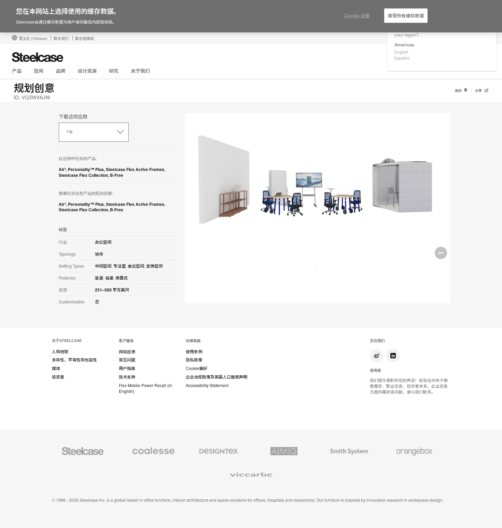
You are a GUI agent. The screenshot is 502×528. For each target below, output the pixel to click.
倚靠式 (121, 278)
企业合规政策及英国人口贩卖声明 (216, 377)
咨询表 (375, 370)
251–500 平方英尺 (112, 290)
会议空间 (136, 266)
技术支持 (127, 377)
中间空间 (103, 266)
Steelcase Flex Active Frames (135, 169)
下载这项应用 (73, 116)
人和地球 (60, 351)
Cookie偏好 (196, 368)
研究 (113, 70)
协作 (99, 254)
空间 (38, 70)
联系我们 (61, 38)
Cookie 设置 (356, 15)
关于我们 (140, 70)
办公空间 (103, 242)
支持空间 (154, 266)
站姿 (109, 278)
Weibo (377, 355)
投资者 (58, 377)
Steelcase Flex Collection (83, 175)
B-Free (116, 175)
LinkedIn (393, 355)
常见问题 (127, 359)
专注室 (119, 266)
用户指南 (127, 368)
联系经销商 (84, 38)
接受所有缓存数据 (406, 15)
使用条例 (194, 351)
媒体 (56, 368)
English (401, 52)
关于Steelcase (67, 341)
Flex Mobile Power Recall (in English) (145, 388)
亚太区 (33, 38)
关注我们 (377, 341)
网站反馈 (127, 351)
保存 (459, 90)
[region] (251, 16)
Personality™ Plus (86, 169)
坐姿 (99, 278)
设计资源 (87, 70)
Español (402, 58)
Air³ (62, 169)
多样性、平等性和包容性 (74, 359)
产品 (17, 70)
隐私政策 (194, 359)
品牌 (60, 70)
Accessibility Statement (207, 385)
